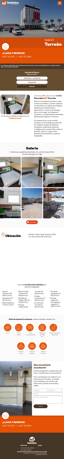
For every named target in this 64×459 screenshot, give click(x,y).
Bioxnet (45, 454)
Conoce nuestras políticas (27, 448)
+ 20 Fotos (33, 222)
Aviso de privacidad (26, 450)
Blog (40, 445)
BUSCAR (32, 86)
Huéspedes (32, 82)
